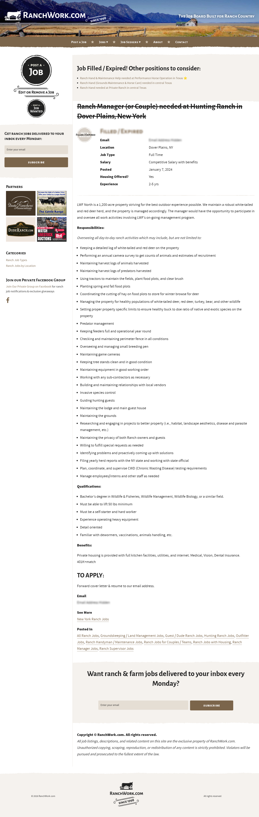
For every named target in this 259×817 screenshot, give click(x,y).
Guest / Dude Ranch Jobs (183, 635)
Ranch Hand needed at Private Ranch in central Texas (113, 88)
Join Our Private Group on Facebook (28, 286)
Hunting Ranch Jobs (219, 635)
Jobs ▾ (103, 42)
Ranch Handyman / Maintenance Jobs (114, 642)
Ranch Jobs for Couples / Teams (167, 642)
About (158, 42)
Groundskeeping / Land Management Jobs (132, 635)
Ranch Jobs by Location (21, 266)
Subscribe (211, 705)
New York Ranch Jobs (93, 619)
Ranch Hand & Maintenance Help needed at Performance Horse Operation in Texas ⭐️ (133, 78)
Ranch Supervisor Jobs (116, 648)
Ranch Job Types (16, 260)
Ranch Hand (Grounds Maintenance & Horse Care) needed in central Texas (126, 83)
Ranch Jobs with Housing (212, 642)
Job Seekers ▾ (131, 42)
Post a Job (78, 42)
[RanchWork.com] (126, 794)
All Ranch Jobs (88, 635)
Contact (181, 42)
